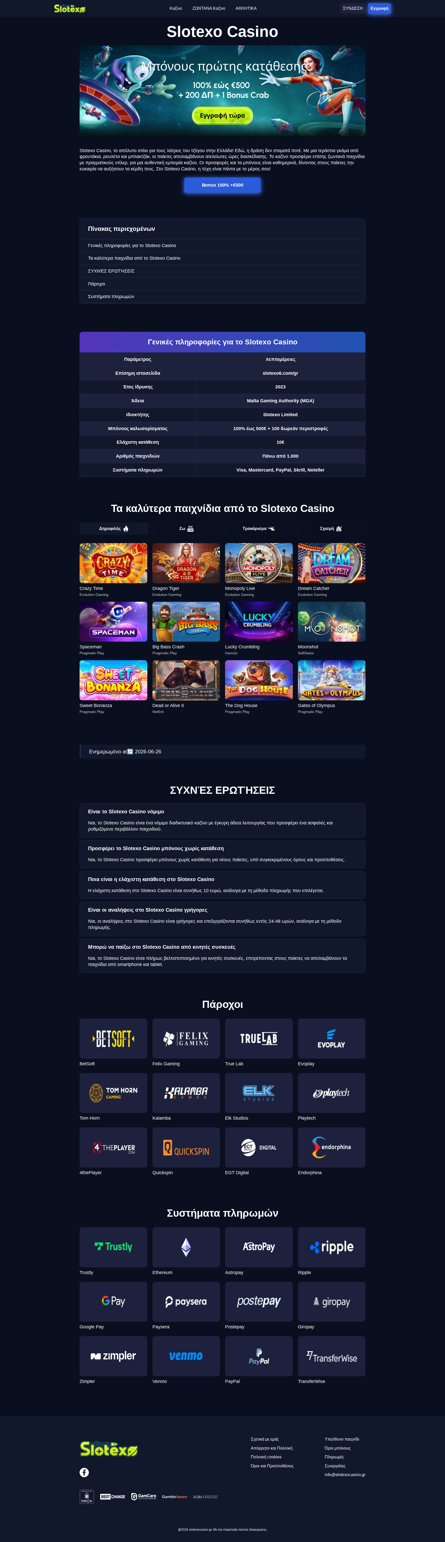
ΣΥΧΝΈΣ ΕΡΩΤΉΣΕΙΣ (111, 271)
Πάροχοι (96, 283)
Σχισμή (327, 528)
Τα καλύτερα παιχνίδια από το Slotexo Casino (134, 258)
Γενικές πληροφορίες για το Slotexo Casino (132, 245)
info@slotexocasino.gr (345, 1475)
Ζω (182, 528)
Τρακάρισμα (255, 528)
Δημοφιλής (110, 528)
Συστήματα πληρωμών (111, 296)
